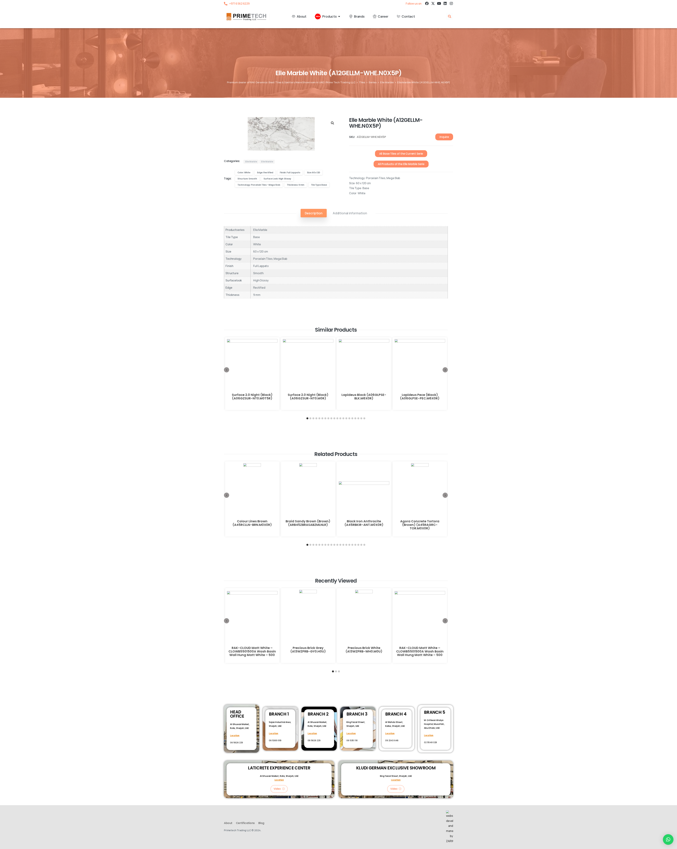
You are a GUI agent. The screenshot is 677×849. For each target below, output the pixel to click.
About (228, 823)
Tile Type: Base (319, 184)
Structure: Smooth (247, 178)
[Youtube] (439, 3)
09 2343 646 (391, 740)
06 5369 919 (275, 740)
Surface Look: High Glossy (277, 178)
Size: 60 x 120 (313, 172)
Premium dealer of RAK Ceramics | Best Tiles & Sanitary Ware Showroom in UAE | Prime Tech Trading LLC (291, 82)
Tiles (362, 82)
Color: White (243, 172)
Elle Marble (387, 82)
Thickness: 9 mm (295, 184)
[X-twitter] (433, 3)
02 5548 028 (430, 742)
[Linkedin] (445, 3)
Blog (261, 823)
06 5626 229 (236, 742)
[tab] (314, 213)
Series (373, 82)
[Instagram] (451, 3)
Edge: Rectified (265, 172)
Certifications (245, 823)
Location (234, 735)
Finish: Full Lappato (290, 172)
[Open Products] (339, 16)
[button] (449, 16)
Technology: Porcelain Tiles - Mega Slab (258, 184)
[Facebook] (427, 3)
